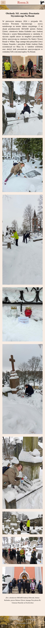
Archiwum (31, 619)
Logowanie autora (24, 623)
